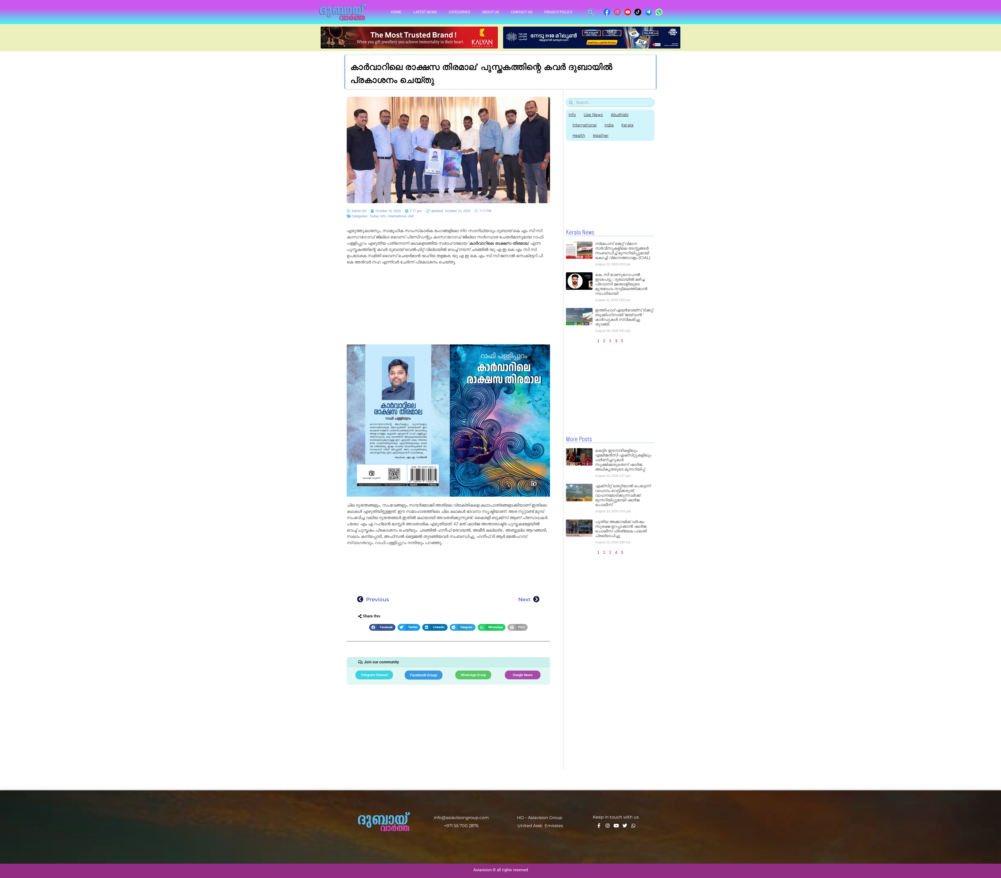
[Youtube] (616, 825)
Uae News (593, 114)
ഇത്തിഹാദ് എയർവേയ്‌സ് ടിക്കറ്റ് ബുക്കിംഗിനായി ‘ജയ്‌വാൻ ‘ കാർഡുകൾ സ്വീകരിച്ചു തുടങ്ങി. (624, 317)
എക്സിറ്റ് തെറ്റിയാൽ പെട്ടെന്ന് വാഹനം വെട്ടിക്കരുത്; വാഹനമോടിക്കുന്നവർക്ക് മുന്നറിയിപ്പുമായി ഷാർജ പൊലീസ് (623, 495)
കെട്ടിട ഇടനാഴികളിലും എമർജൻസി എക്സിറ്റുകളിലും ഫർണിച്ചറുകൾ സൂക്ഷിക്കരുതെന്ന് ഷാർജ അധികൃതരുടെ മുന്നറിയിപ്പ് (623, 460)
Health (578, 135)
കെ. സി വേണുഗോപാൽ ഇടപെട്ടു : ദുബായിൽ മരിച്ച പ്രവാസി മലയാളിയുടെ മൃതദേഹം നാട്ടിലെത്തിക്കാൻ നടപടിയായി (621, 284)
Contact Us (521, 12)
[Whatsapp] (633, 825)
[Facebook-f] (599, 825)
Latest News (425, 12)
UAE (411, 216)
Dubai (374, 216)
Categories (459, 12)
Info (383, 216)
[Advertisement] (448, 305)
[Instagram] (607, 825)
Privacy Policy (558, 12)
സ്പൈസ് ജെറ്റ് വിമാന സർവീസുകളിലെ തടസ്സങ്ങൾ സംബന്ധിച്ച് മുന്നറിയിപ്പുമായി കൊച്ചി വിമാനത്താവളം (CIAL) (622, 250)
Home (396, 12)
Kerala (627, 125)
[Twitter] (624, 825)
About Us (490, 12)
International (397, 216)
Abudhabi (619, 114)
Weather (601, 135)
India (609, 125)
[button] (591, 12)
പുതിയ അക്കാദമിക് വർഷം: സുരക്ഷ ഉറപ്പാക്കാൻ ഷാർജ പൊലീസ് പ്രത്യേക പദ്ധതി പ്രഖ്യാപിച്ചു (621, 528)
